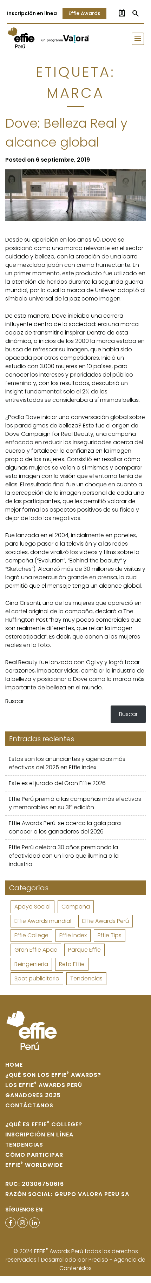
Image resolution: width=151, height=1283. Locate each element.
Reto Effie (72, 964)
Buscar (14, 701)
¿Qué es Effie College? (43, 1124)
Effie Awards (84, 13)
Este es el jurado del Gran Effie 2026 (57, 783)
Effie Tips (110, 935)
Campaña (75, 907)
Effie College (31, 935)
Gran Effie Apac (35, 950)
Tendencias (86, 978)
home (14, 1065)
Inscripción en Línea (39, 1134)
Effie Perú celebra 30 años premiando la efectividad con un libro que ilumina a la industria (64, 855)
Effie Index (73, 935)
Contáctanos (29, 1105)
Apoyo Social (32, 907)
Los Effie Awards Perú (43, 1085)
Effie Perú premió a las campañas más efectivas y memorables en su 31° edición (75, 803)
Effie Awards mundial (42, 921)
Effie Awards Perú (105, 921)
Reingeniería (31, 964)
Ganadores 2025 (33, 1095)
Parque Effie (84, 950)
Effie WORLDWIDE (34, 1165)
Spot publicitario (36, 978)
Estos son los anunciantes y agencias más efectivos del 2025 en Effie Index (67, 763)
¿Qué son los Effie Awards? (53, 1075)
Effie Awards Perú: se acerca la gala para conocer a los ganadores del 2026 (65, 827)
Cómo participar (34, 1155)
